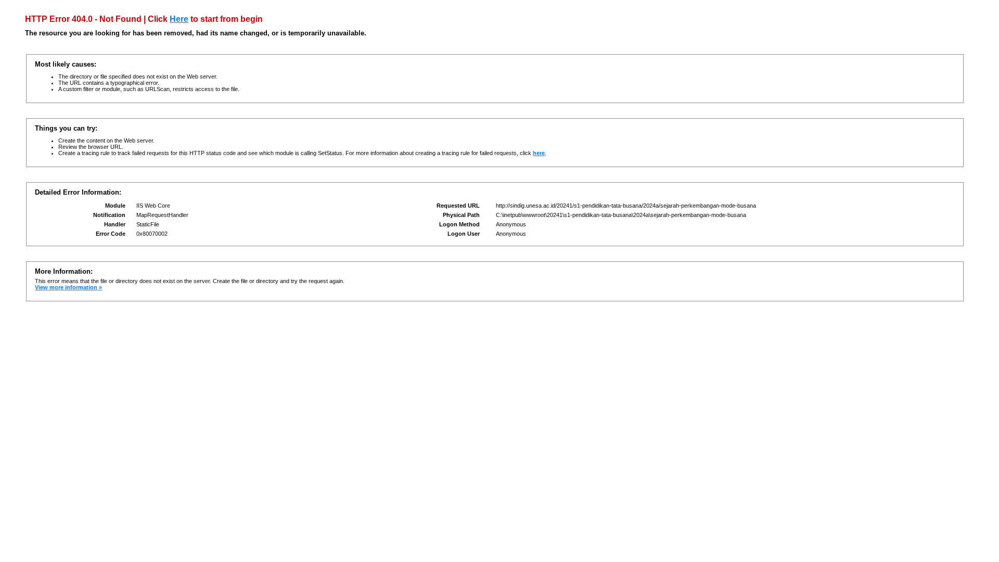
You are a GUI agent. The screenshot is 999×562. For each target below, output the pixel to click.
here (539, 153)
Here (179, 19)
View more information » (68, 287)
